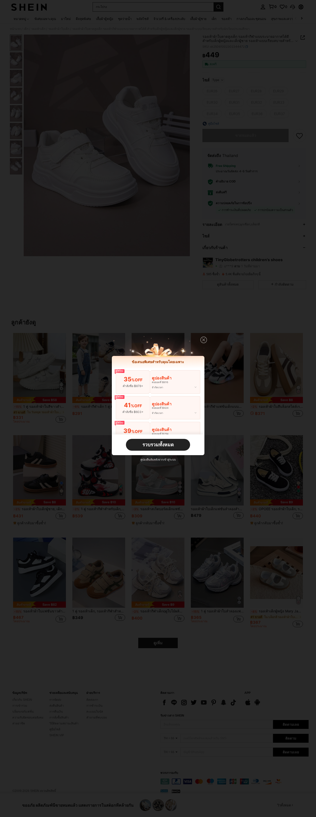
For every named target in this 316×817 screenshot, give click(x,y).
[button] (203, 340)
